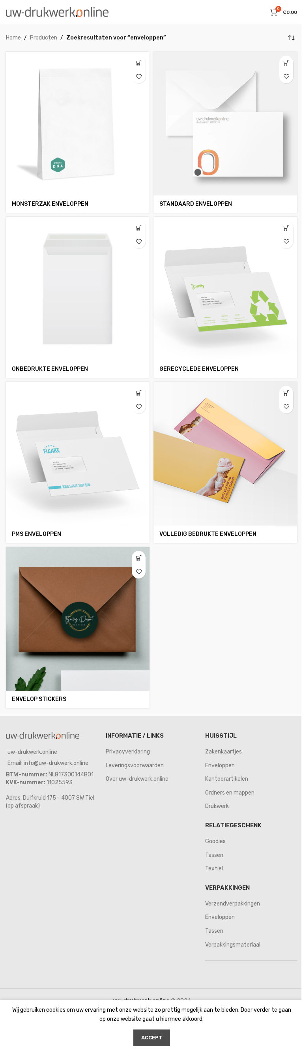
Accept (151, 1038)
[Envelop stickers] (78, 619)
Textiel (214, 868)
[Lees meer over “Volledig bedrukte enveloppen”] (286, 393)
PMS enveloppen (36, 534)
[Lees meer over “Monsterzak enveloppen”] (139, 63)
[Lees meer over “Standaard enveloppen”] (286, 63)
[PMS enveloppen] (78, 454)
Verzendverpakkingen (232, 903)
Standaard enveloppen (195, 204)
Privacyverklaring (128, 751)
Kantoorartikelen (226, 779)
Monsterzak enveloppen (50, 204)
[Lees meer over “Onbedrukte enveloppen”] (139, 228)
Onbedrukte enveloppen (50, 369)
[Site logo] (57, 11)
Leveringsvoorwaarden (135, 765)
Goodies (215, 841)
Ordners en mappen (229, 792)
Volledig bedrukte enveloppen (207, 534)
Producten (43, 37)
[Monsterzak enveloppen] (78, 123)
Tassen (214, 855)
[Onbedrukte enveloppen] (78, 289)
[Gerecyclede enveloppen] (225, 289)
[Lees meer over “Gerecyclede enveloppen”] (286, 228)
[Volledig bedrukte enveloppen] (225, 454)
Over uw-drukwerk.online (137, 779)
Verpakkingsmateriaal (232, 944)
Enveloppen (220, 765)
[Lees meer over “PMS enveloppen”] (139, 393)
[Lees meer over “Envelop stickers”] (139, 558)
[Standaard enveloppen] (225, 123)
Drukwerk (217, 806)
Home (13, 37)
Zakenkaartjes (223, 751)
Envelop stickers (39, 699)
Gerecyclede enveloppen (199, 369)
